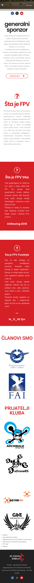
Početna (5, 535)
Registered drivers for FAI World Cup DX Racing (17, 539)
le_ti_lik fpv (17, 319)
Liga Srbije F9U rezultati (10, 537)
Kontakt (5, 546)
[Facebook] (12, 577)
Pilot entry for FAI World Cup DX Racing (14, 542)
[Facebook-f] (12, 13)
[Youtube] (21, 13)
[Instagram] (17, 13)
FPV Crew (5, 544)
